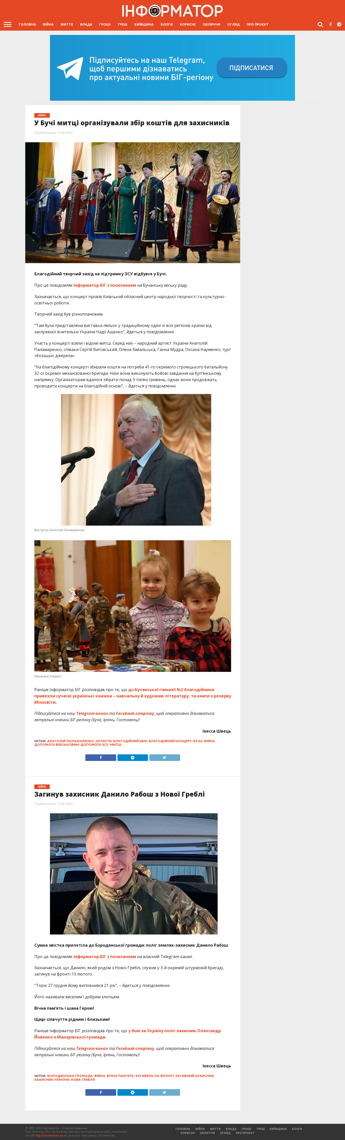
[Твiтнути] (164, 756)
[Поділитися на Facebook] (100, 756)
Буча (198, 741)
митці (115, 745)
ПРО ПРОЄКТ (257, 24)
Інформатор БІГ (89, 285)
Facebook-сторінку (135, 713)
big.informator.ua (49, 1135)
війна (209, 741)
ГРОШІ (105, 24)
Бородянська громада (70, 1076)
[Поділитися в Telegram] (132, 756)
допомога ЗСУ (95, 745)
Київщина (144, 24)
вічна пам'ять (120, 1076)
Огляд (233, 24)
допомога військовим (56, 745)
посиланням (123, 285)
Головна (27, 24)
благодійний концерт (170, 741)
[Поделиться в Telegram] (132, 1091)
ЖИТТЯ (67, 24)
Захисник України (51, 1080)
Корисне (188, 24)
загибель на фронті (154, 1076)
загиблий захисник (194, 1076)
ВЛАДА (86, 24)
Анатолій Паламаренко (70, 741)
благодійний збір (130, 741)
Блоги (167, 24)
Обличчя (211, 24)
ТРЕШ (122, 24)
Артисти (103, 741)
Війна (48, 24)
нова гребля (83, 1080)
